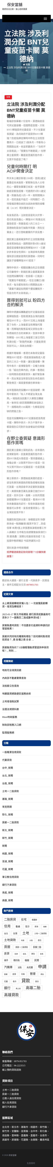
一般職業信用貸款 (11, 752)
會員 (41, 954)
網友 (42, 974)
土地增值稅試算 (10, 701)
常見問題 (7, 807)
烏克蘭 (30, 967)
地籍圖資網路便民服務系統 (16, 693)
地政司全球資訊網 (11, 670)
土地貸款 (10, 940)
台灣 (15, 933)
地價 (22, 940)
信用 (7, 926)
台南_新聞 (7, 783)
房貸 (6, 953)
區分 (27, 926)
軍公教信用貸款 (10, 877)
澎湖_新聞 (7, 861)
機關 (27, 960)
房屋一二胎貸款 (10, 822)
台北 (6, 933)
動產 (18, 926)
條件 (6, 960)
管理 (32, 973)
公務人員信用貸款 (11, 1098)
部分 (37, 982)
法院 (19, 967)
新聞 (28, 64)
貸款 (25, 980)
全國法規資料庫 (10, 709)
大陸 (31, 940)
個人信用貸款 (9, 1102)
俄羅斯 (34, 920)
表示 (14, 982)
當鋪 (5, 974)
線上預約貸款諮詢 (11, 1070)
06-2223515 (19, 1065)
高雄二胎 (33, 988)
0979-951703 (20, 1061)
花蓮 (6, 982)
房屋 (7, 947)
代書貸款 (7, 760)
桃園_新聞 (7, 853)
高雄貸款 (11, 995)
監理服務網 (8, 732)
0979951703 (32, 585)
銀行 (7, 988)
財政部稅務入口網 (11, 725)
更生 (33, 954)
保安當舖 (14, 6)
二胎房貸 (10, 919)
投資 (16, 954)
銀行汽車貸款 (9, 885)
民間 (36, 960)
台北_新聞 (7, 775)
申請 (42, 966)
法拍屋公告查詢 (10, 686)
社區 (23, 974)
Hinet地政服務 (9, 717)
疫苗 (14, 974)
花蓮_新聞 (7, 869)
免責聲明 (31, 1163)
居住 (39, 940)
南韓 (45, 927)
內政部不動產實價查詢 (14, 678)
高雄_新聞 (7, 900)
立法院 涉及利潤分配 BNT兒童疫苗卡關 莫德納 (26, 110)
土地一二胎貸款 (10, 791)
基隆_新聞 (7, 799)
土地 (25, 933)
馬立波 (18, 988)
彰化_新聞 (7, 814)
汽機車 (8, 967)
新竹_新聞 (7, 838)
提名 (24, 954)
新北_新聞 (7, 830)
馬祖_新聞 (7, 892)
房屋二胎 (37, 947)
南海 (36, 927)
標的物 (16, 960)
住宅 (24, 919)
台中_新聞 (7, 768)
